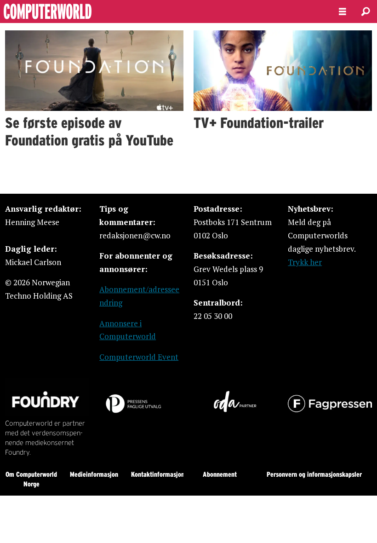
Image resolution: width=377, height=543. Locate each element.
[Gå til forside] (162, 11)
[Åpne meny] (342, 11)
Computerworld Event (138, 357)
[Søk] (365, 11)
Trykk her (305, 262)
